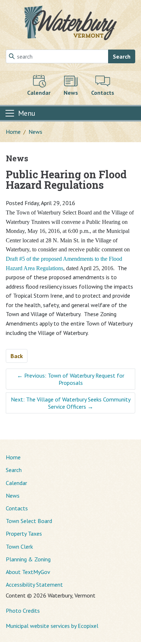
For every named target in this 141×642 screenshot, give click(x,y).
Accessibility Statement (34, 584)
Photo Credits (23, 610)
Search (122, 56)
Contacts (17, 508)
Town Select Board (29, 520)
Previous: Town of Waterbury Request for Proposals (70, 379)
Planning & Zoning (28, 559)
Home (13, 131)
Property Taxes (24, 533)
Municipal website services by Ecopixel (52, 625)
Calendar (16, 482)
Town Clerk (19, 546)
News (35, 131)
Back (16, 356)
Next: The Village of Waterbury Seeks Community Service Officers (71, 403)
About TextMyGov (28, 571)
